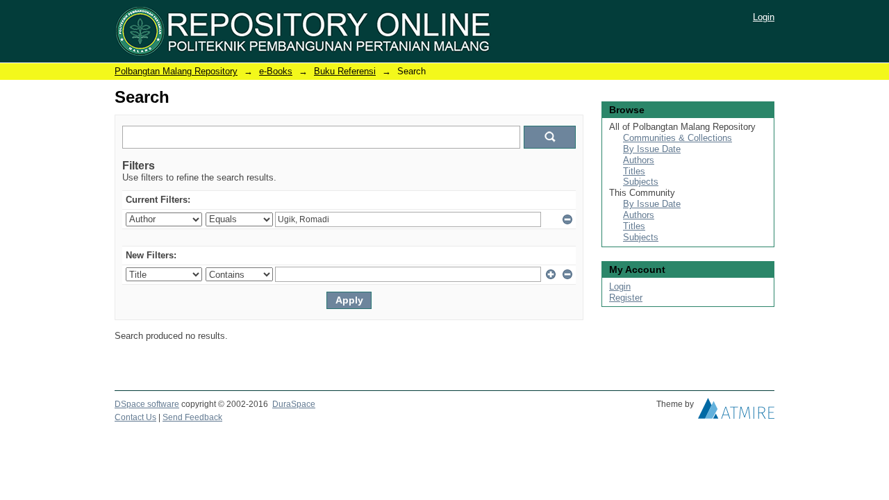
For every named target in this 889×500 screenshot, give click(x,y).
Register (625, 297)
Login (763, 17)
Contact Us (135, 417)
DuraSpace (293, 404)
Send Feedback (192, 417)
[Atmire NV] (736, 412)
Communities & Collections (677, 138)
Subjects (640, 181)
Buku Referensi (345, 71)
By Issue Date (652, 149)
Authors (638, 160)
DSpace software (147, 404)
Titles (634, 171)
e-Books (275, 71)
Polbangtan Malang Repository (176, 71)
